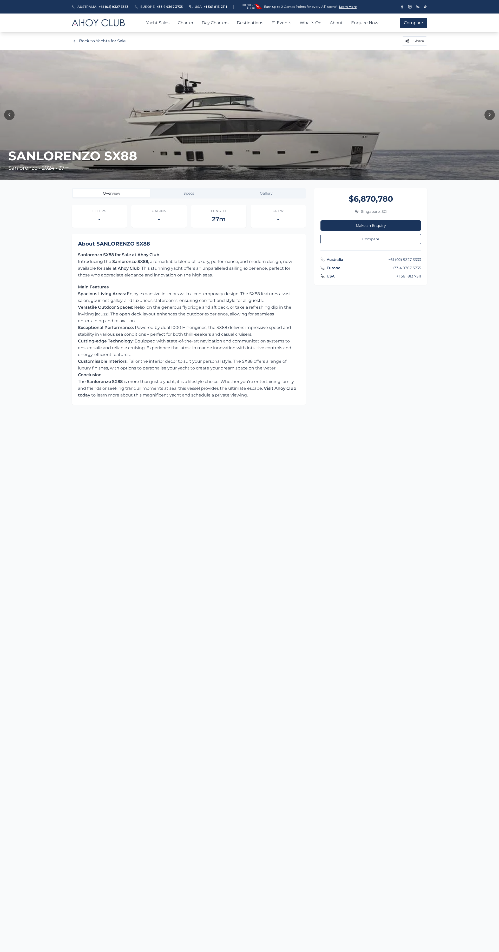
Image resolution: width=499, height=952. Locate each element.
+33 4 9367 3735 (170, 7)
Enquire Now (364, 22)
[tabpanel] (189, 305)
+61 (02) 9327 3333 (113, 7)
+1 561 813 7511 (215, 7)
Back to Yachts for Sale (102, 40)
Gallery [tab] (266, 193)
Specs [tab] (188, 193)
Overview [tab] (111, 193)
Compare (370, 239)
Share (418, 41)
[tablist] (189, 193)
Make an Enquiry (371, 225)
